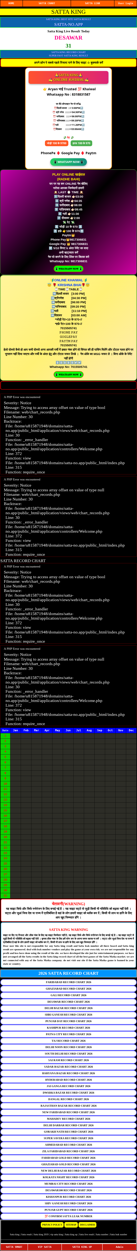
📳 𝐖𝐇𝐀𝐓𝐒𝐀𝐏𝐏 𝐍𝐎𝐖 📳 (68, 268)
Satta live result (86, 1234)
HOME (11, 3)
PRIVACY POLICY (52, 1225)
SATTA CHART (47, 3)
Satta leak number (118, 1234)
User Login (125, 3)
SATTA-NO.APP (68, 24)
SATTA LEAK (92, 3)
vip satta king (56, 1234)
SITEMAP (71, 1225)
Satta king (14, 1234)
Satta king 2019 (41, 1234)
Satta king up (71, 1234)
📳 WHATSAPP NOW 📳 (69, 162)
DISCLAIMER (87, 1225)
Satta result (26, 1234)
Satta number (102, 1234)
